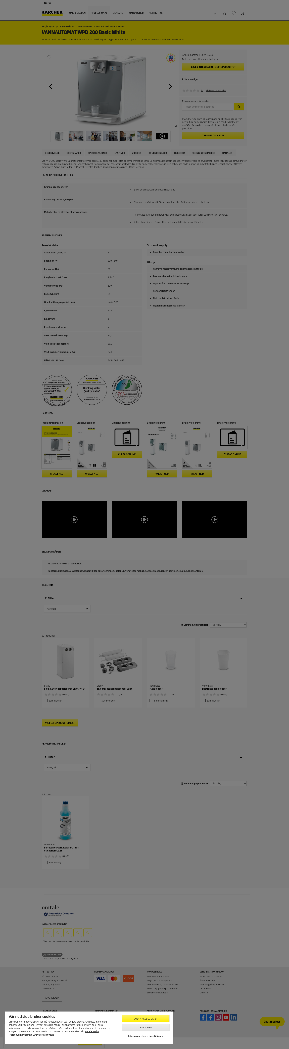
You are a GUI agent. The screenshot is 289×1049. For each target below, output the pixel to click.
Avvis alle (145, 1027)
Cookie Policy (92, 1031)
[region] (89, 1028)
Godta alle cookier (145, 1018)
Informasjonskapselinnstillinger (145, 1036)
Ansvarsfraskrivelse (43, 1034)
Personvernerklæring (21, 1034)
